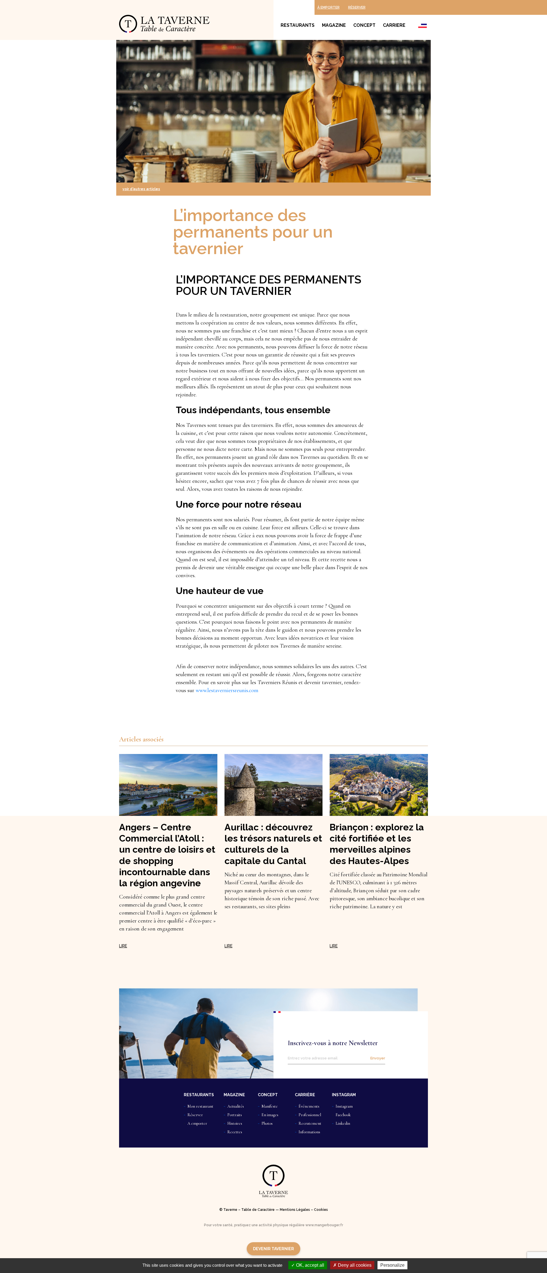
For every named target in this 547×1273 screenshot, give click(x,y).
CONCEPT (268, 1094)
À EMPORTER (328, 7)
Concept (364, 25)
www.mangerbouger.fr (324, 1225)
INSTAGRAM (344, 1094)
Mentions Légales (295, 1210)
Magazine (334, 25)
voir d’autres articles (141, 189)
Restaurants (298, 25)
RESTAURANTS (199, 1094)
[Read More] (123, 946)
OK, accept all (309, 1265)
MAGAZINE (234, 1094)
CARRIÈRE (305, 1094)
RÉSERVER (357, 7)
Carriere (394, 25)
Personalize (392, 1265)
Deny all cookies (354, 1265)
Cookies (321, 1210)
